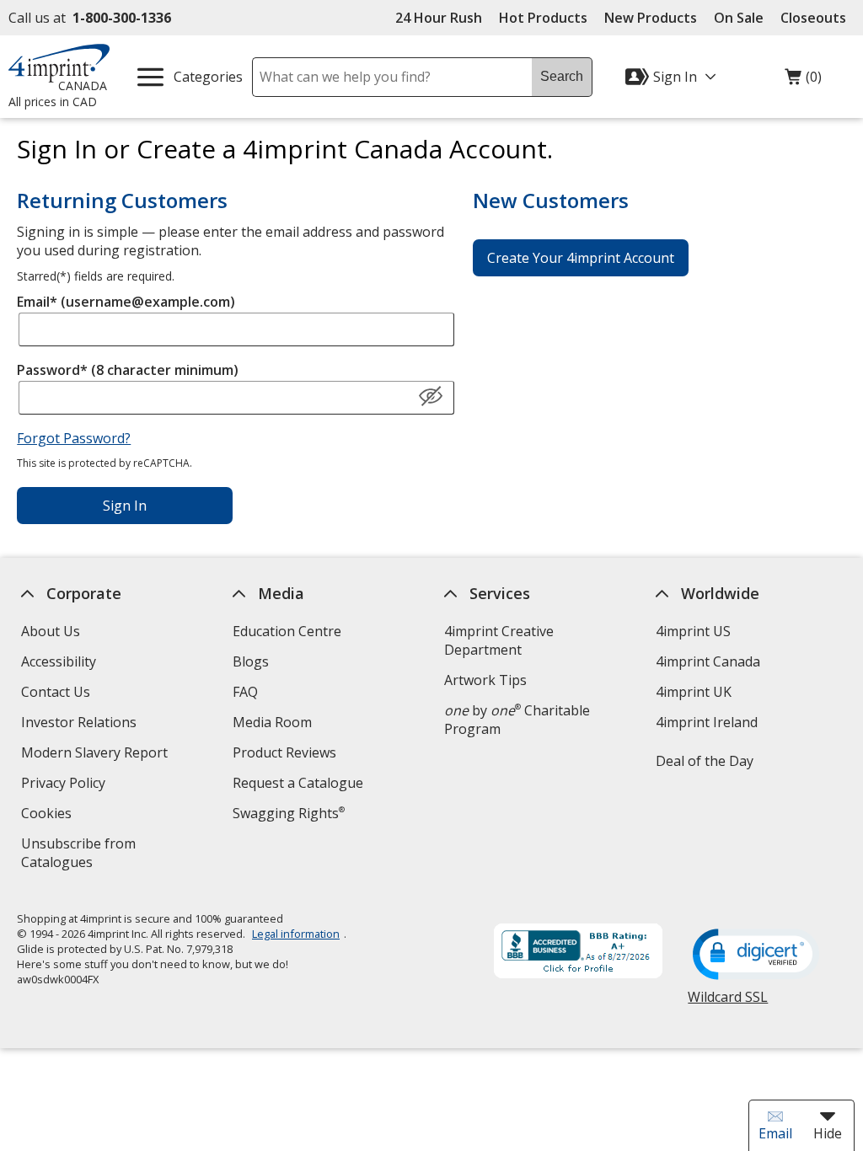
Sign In (125, 505)
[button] (430, 397)
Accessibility (58, 661)
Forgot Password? (74, 438)
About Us (50, 631)
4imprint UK (694, 692)
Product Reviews (284, 752)
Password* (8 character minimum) (128, 370)
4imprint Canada (708, 661)
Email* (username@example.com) (126, 301)
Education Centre (287, 631)
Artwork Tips (485, 680)
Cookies (48, 815)
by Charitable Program (517, 719)
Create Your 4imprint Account (580, 258)
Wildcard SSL (729, 1003)
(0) (803, 80)
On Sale (739, 17)
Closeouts (813, 17)
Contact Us (55, 692)
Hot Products (543, 17)
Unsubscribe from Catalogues (84, 854)
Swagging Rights (289, 813)
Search (561, 76)
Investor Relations (81, 724)
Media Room (272, 722)
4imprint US (693, 631)
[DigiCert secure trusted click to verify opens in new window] (757, 955)
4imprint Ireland (707, 722)
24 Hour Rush (438, 17)
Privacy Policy (65, 785)
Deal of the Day (704, 761)
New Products (650, 17)
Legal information (296, 933)
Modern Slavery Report (96, 754)
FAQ (245, 692)
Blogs (251, 661)
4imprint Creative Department (499, 640)
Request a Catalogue (298, 783)
